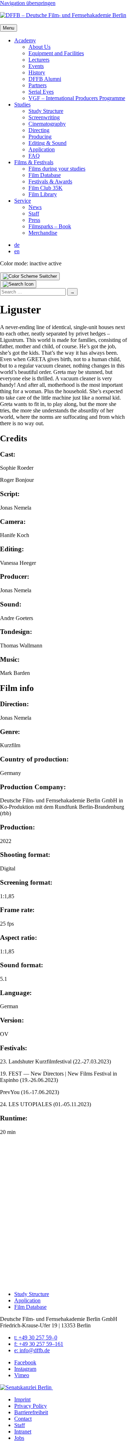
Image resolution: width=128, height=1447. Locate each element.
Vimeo (21, 1375)
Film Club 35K (45, 188)
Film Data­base (44, 175)
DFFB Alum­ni (44, 79)
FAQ (34, 156)
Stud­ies (22, 105)
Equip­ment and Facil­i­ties (56, 53)
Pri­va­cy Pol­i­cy (30, 1406)
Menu (8, 28)
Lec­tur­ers (38, 60)
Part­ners (37, 85)
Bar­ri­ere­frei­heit (31, 1412)
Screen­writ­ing (44, 117)
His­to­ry (36, 72)
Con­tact (23, 1419)
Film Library (42, 194)
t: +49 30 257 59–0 (35, 1337)
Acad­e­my (25, 40)
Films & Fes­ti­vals (33, 162)
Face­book (25, 1362)
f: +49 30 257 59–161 (38, 1344)
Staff (33, 213)
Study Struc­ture (45, 111)
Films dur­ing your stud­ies (56, 169)
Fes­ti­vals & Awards (50, 181)
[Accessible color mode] (30, 276)
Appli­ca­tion (41, 149)
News (35, 207)
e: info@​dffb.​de (32, 1350)
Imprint (22, 1399)
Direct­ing (38, 130)
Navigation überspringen (27, 3)
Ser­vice (22, 201)
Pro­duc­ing (40, 137)
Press (34, 220)
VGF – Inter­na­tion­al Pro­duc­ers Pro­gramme (76, 98)
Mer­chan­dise (42, 233)
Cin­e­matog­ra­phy (47, 124)
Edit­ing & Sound (47, 143)
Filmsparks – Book (49, 226)
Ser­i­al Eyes (41, 92)
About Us (39, 47)
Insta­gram (25, 1369)
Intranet (22, 1431)
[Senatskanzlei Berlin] (26, 1387)
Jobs (19, 1438)
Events (36, 66)
